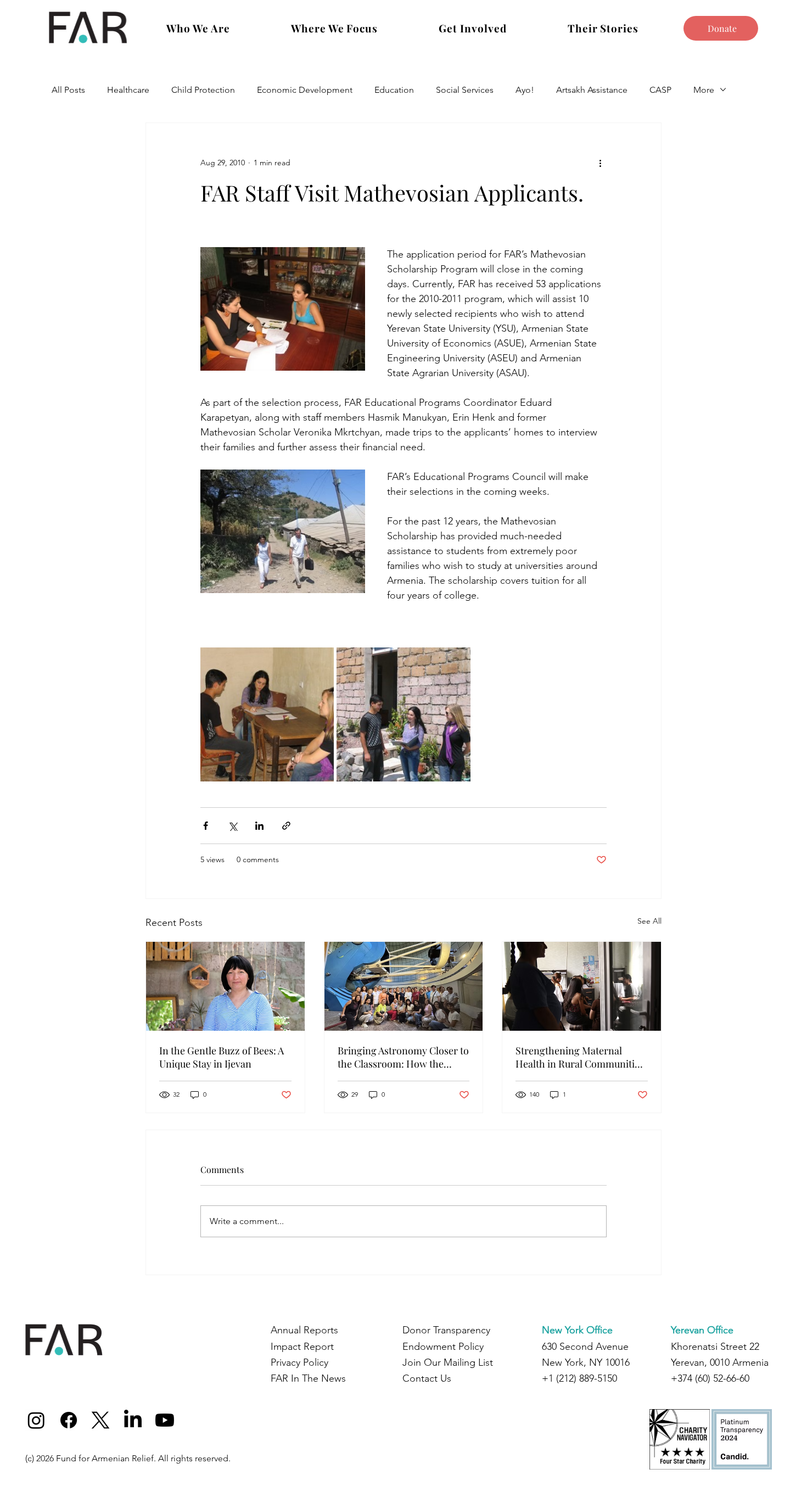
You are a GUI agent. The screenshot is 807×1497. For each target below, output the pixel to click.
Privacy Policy (299, 1362)
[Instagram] (36, 1420)
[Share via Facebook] (205, 825)
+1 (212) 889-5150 (579, 1378)
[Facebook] (69, 1420)
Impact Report (302, 1346)
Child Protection (203, 90)
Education (394, 90)
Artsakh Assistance (591, 90)
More (703, 90)
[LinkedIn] (133, 1420)
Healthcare (128, 90)
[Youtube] (165, 1420)
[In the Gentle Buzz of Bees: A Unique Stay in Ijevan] (225, 986)
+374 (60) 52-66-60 (710, 1378)
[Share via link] (286, 825)
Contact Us (426, 1378)
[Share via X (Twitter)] (232, 825)
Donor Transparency (446, 1330)
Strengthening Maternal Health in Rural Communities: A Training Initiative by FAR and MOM (581, 1057)
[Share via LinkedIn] (259, 825)
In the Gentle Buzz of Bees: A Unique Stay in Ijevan (221, 1057)
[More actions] (600, 162)
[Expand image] (267, 714)
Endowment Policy (443, 1346)
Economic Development (304, 90)
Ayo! (524, 90)
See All (649, 921)
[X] (100, 1420)
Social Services (465, 90)
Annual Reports (304, 1330)
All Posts (68, 90)
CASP (660, 90)
